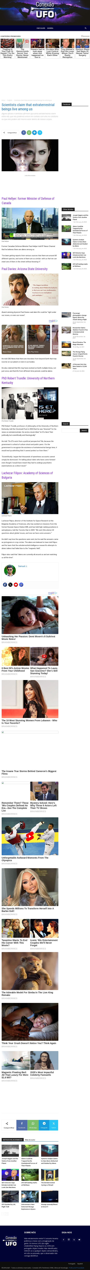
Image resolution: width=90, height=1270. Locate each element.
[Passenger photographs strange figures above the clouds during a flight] (66, 314)
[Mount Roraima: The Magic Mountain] (66, 344)
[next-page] (6, 1213)
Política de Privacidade (76, 1268)
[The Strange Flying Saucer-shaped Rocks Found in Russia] (66, 353)
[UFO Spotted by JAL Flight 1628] (10, 1196)
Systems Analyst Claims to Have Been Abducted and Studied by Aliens (49, 1161)
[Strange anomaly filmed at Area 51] (49, 1196)
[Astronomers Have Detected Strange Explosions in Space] (30, 1196)
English (9, 100)
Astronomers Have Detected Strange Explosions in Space (28, 1207)
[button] (85, 28)
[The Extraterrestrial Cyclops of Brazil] (49, 1175)
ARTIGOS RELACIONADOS (12, 1140)
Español (50, 28)
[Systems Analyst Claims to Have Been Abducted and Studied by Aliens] (49, 1151)
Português (41, 28)
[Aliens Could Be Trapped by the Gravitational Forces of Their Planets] (30, 1151)
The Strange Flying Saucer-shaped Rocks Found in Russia (80, 354)
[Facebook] (23, 132)
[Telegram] (34, 132)
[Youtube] (16, 585)
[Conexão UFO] (45, 12)
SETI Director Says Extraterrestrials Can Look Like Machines (9, 1185)
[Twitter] (40, 132)
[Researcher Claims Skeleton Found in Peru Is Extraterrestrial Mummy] (66, 330)
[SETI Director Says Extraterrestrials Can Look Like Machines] (10, 1175)
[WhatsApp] (29, 132)
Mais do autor (30, 1140)
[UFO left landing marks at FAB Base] (30, 1175)
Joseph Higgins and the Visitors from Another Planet (10, 1161)
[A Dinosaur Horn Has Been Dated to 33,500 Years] (66, 366)
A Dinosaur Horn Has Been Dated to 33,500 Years (80, 366)
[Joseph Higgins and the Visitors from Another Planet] (10, 1151)
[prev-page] (3, 1213)
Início (3, 100)
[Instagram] (21, 585)
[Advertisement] (45, 77)
